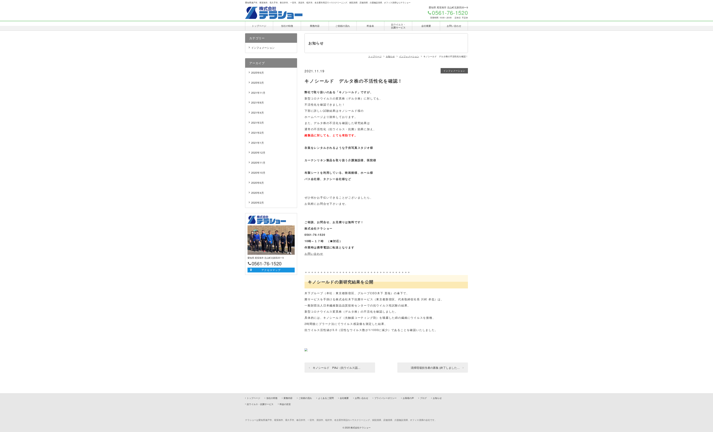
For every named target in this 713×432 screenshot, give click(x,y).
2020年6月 (257, 182)
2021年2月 (257, 132)
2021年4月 (257, 112)
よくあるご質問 (326, 397)
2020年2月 (257, 202)
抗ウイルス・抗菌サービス (398, 26)
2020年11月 (258, 162)
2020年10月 (258, 172)
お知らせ (437, 397)
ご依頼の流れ (342, 26)
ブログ (423, 397)
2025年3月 (257, 82)
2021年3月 (257, 122)
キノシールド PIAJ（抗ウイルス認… (336, 368)
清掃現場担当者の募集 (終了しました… (435, 368)
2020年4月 (257, 193)
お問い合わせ (454, 26)
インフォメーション (454, 70)
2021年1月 (257, 142)
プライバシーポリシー (385, 397)
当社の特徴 (287, 26)
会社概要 (426, 26)
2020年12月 (258, 152)
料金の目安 (285, 404)
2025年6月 (257, 72)
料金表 (370, 26)
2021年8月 (257, 102)
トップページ (259, 26)
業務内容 (315, 26)
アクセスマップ (271, 270)
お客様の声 (408, 397)
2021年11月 (258, 92)
